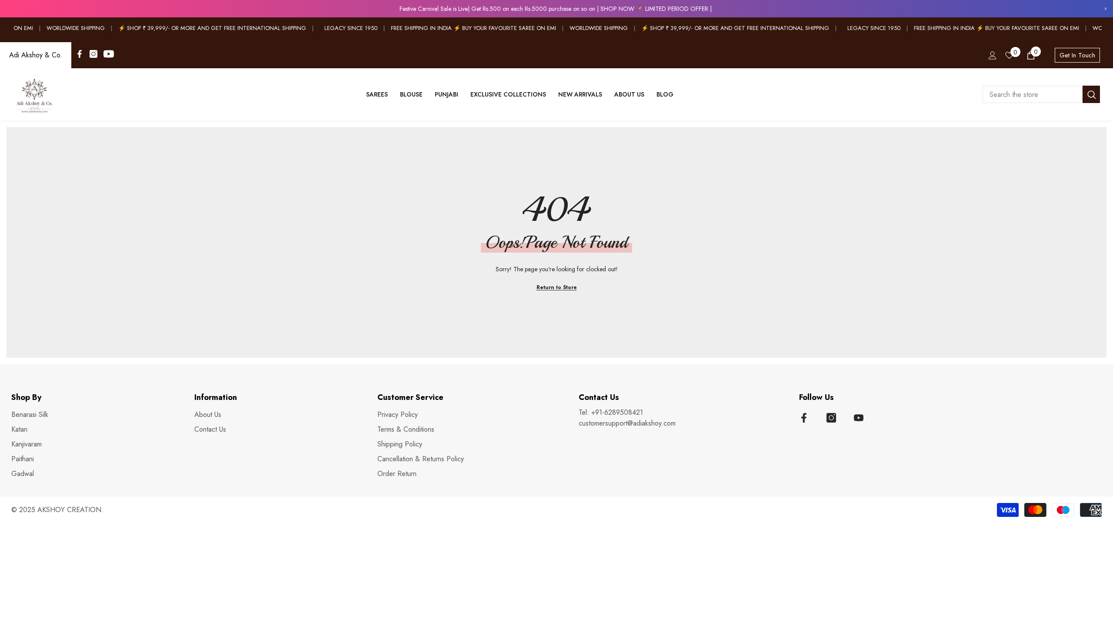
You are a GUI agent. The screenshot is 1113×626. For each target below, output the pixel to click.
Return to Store (557, 287)
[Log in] (992, 55)
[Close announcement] (1105, 9)
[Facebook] (79, 54)
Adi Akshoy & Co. (35, 55)
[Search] (1041, 94)
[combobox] (1033, 94)
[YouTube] (108, 54)
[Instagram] (93, 54)
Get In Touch (1077, 55)
